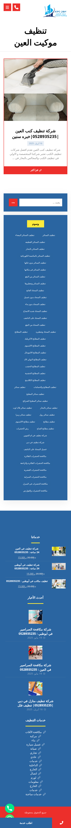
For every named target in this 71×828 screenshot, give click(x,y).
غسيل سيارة (33, 744)
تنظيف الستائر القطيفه (35, 242)
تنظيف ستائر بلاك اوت (22, 407)
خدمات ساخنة (34, 794)
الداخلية (33, 765)
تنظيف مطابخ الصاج (45, 428)
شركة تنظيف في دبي (35, 442)
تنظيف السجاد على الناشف (35, 318)
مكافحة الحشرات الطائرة (35, 456)
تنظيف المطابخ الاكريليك (35, 338)
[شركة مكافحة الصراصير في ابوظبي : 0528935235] (35, 617)
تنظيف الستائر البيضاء (24, 235)
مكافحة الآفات (33, 732)
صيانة (33, 748)
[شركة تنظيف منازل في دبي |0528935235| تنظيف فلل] (35, 688)
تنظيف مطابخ (49, 421)
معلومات (33, 782)
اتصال (33, 773)
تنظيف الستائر (49, 235)
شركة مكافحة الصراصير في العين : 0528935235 (35, 667)
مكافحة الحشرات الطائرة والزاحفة (35, 463)
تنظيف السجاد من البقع (35, 324)
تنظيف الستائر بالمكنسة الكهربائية (35, 255)
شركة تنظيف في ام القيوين (35, 435)
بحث (13, 202)
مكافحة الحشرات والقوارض (35, 490)
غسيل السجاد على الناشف (35, 449)
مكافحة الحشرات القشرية (35, 469)
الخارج (33, 769)
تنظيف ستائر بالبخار (48, 407)
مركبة (33, 736)
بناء (33, 740)
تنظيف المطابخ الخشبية (35, 373)
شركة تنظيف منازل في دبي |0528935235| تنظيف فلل (35, 703)
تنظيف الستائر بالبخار (35, 248)
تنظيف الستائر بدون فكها (35, 262)
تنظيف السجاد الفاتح (35, 290)
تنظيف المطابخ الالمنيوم (35, 345)
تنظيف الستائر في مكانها (35, 269)
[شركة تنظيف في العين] (55, 11)
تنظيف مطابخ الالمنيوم (25, 421)
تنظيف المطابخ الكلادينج (35, 380)
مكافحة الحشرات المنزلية (35, 476)
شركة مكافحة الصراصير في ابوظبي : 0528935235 (36, 631)
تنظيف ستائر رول (47, 414)
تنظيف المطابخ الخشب (35, 366)
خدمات (33, 761)
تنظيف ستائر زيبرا (23, 414)
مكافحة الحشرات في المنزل (35, 483)
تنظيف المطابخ (21, 331)
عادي (34, 757)
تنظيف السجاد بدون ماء (35, 304)
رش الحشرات (22, 428)
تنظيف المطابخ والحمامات (45, 387)
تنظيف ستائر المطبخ (35, 394)
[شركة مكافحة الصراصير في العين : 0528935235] (35, 652)
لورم (33, 777)
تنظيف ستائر (19, 387)
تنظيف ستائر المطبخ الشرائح (35, 400)
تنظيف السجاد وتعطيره (46, 331)
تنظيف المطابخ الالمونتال (35, 352)
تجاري (33, 753)
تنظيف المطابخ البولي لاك (35, 359)
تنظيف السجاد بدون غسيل (35, 297)
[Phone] (9, 808)
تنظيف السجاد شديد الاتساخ (35, 311)
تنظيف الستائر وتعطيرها (35, 283)
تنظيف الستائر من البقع (35, 276)
